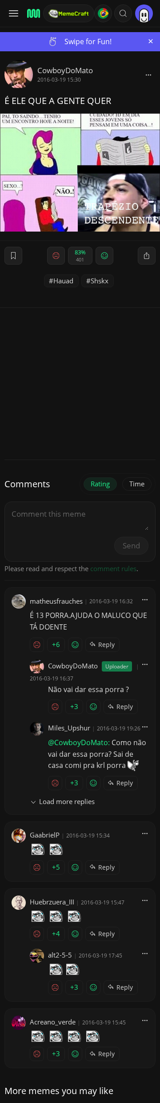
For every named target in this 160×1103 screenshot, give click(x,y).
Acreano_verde (52, 1021)
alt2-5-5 (60, 954)
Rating (100, 483)
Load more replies (67, 801)
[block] (148, 74)
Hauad (63, 280)
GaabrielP (44, 834)
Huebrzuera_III (52, 901)
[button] (123, 13)
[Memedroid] (32, 13)
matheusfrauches (56, 601)
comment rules (113, 568)
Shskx (99, 280)
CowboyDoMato (65, 70)
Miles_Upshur (69, 727)
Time (136, 483)
